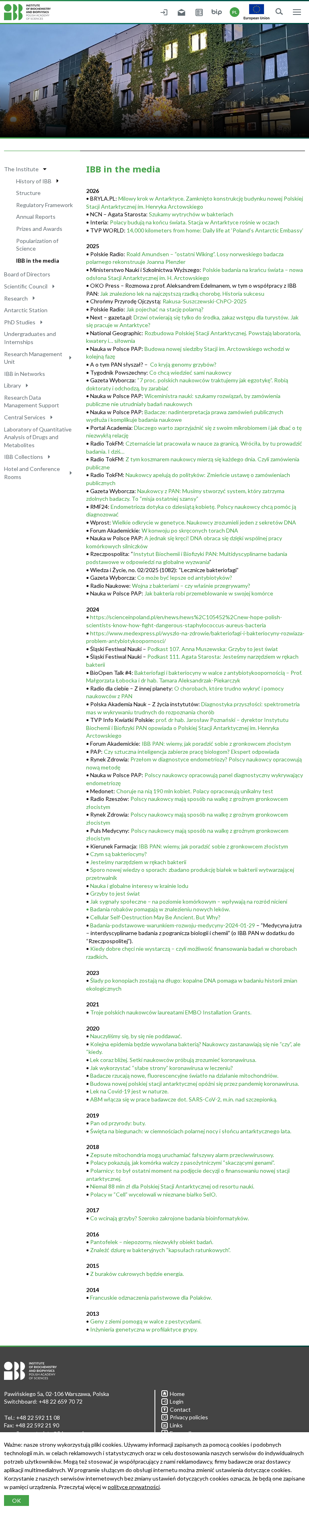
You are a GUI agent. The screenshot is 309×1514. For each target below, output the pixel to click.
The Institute (21, 169)
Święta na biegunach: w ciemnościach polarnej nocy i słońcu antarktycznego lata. (190, 1131)
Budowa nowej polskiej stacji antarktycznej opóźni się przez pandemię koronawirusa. (194, 1083)
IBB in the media (37, 260)
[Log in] (164, 12)
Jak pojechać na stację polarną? (165, 309)
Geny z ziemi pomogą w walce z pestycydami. (146, 1321)
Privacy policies (189, 1417)
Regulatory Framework (44, 204)
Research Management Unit (33, 358)
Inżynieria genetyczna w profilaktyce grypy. (144, 1329)
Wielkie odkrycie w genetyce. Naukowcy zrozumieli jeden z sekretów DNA (204, 522)
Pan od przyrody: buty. (118, 1123)
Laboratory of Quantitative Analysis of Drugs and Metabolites (38, 437)
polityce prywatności (134, 1486)
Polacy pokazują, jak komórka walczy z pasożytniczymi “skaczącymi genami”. (182, 1162)
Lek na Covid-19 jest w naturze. (129, 1091)
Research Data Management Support (31, 401)
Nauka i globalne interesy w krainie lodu (139, 885)
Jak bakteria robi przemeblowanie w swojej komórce (208, 593)
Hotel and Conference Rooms (32, 472)
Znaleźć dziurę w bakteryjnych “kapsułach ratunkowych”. (160, 1249)
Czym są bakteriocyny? (118, 853)
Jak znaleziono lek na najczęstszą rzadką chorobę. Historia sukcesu (182, 293)
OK (16, 1500)
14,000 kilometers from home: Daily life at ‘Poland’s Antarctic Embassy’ (215, 230)
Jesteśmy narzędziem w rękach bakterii (138, 862)
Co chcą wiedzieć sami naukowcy (190, 372)
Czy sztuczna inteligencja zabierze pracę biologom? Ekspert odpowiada (191, 751)
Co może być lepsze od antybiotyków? (184, 577)
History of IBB (34, 181)
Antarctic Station (25, 310)
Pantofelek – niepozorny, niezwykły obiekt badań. (151, 1241)
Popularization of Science (37, 244)
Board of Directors (27, 274)
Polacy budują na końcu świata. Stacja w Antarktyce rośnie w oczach (194, 222)
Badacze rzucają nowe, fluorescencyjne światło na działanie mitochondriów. (184, 1075)
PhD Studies (19, 322)
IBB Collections (23, 456)
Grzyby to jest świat (115, 893)
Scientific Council (25, 286)
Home (177, 1393)
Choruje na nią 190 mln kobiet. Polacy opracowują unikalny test (194, 791)
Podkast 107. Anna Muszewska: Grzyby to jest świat (212, 648)
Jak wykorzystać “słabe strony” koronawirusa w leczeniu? (161, 1067)
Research (16, 298)
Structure (28, 192)
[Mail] (181, 12)
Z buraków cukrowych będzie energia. (137, 1273)
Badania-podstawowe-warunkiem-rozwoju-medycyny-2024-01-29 (172, 925)
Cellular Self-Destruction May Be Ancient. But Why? (155, 917)
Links (176, 1425)
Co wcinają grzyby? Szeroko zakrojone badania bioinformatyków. (169, 1218)
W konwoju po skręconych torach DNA (190, 530)
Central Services (24, 417)
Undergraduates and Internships (30, 337)
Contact (180, 1409)
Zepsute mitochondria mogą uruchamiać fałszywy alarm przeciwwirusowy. (182, 1154)
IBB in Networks (24, 373)
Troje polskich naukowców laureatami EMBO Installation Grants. (170, 1012)
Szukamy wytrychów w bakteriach (191, 214)
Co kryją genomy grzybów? (183, 364)
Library (12, 385)
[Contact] (199, 12)
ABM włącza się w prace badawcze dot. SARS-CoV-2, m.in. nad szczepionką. (183, 1099)
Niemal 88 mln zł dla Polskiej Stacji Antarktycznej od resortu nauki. (172, 1186)
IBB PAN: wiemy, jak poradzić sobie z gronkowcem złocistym (213, 846)
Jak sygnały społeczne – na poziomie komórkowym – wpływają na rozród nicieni (188, 901)
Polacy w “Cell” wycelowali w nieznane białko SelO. (153, 1194)
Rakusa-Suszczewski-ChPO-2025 (205, 301)
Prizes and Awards (39, 228)
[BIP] (217, 12)
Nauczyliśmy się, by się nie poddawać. (136, 1036)
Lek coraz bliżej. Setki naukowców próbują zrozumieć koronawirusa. (173, 1059)
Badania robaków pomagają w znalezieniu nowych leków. (160, 909)
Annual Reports (36, 216)
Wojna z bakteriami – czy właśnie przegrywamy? (191, 585)
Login (176, 1401)
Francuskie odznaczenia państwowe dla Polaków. (151, 1297)
